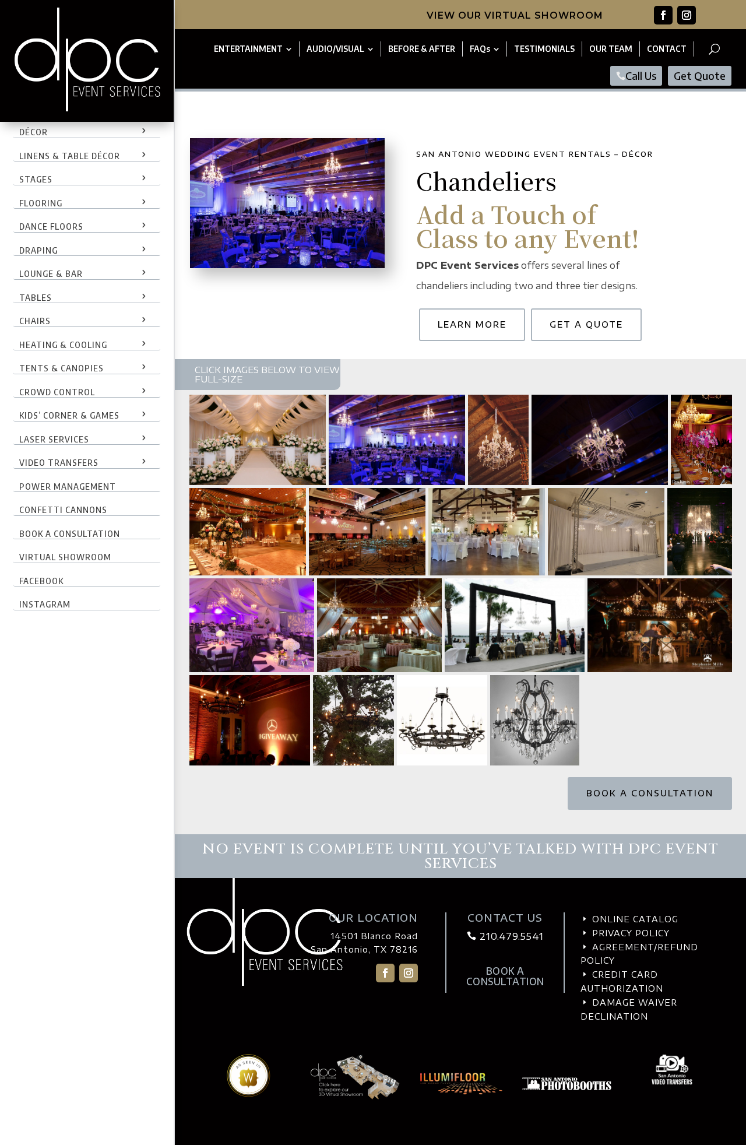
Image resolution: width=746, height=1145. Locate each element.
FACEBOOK (41, 580)
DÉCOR (33, 132)
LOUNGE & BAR (51, 273)
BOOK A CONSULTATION (69, 533)
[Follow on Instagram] (686, 15)
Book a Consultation (649, 793)
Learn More (472, 324)
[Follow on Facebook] (663, 15)
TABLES (35, 297)
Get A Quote (586, 324)
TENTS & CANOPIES (61, 368)
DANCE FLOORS (51, 226)
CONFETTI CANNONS (63, 509)
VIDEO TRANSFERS (58, 462)
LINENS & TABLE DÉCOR (69, 155)
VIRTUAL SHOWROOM (65, 557)
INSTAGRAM (45, 604)
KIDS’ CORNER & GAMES (69, 415)
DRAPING (38, 250)
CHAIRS (35, 320)
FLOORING (40, 203)
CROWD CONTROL (57, 392)
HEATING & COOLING (63, 344)
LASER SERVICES (54, 439)
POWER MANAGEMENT (67, 486)
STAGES (35, 179)
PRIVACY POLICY (631, 933)
